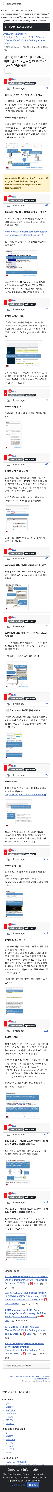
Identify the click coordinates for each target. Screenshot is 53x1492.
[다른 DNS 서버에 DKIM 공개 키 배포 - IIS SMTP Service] (14, 745)
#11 (46, 933)
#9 (46, 774)
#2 (46, 205)
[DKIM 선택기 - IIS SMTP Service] (22, 1104)
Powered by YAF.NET (26, 1376)
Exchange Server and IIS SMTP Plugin (25, 37)
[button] (24, 181)
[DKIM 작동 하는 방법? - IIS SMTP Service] (24, 155)
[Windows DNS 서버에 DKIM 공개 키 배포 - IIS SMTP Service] (17, 596)
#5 (46, 464)
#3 (46, 309)
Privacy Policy (13, 1376)
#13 (46, 1134)
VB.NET (9, 1407)
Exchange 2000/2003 (16, 1462)
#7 (46, 626)
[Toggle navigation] (45, 27)
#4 (46, 399)
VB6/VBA (10, 1410)
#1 (46, 87)
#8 (46, 703)
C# (7, 1403)
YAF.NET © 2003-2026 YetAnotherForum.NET (42, 1377)
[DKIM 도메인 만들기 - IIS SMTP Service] (23, 353)
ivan (14, 79)
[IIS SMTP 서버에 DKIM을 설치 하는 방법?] (21, 263)
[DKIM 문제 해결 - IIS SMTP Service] (14, 903)
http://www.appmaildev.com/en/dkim (24, 794)
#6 (46, 558)
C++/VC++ (11, 1413)
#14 (46, 1202)
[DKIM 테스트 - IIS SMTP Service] (18, 812)
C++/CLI (10, 1449)
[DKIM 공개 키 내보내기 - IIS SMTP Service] (17, 518)
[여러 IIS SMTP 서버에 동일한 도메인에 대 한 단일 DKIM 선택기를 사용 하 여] (17, 1172)
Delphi (9, 1416)
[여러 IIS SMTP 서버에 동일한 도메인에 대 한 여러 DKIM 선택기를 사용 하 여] (15, 1246)
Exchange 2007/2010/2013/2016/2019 (25, 1465)
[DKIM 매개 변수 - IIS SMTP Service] (13, 434)
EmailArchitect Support (18, 26)
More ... (10, 1423)
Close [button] (35, 1484)
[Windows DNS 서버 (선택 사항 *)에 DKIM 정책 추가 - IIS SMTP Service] (17, 674)
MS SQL (10, 1420)
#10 (46, 858)
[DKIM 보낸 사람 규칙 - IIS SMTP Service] (14, 1000)
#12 (46, 1030)
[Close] (47, 178)
